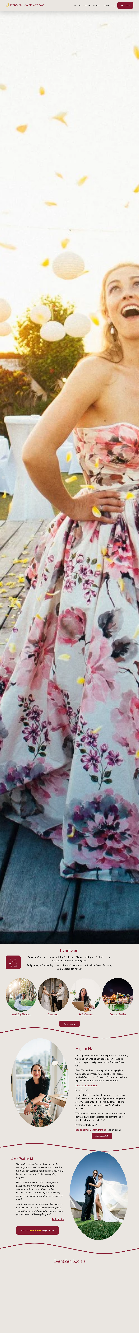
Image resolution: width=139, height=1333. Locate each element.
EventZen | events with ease (27, 5)
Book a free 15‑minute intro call (13, 962)
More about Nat (101, 1136)
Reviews (105, 5)
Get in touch (125, 5)
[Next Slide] (135, 477)
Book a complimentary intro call (91, 1129)
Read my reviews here (86, 1085)
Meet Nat (86, 5)
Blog (113, 5)
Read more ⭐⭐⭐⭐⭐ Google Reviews (37, 1230)
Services (77, 5)
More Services (69, 1024)
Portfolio (96, 5)
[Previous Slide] (3, 477)
